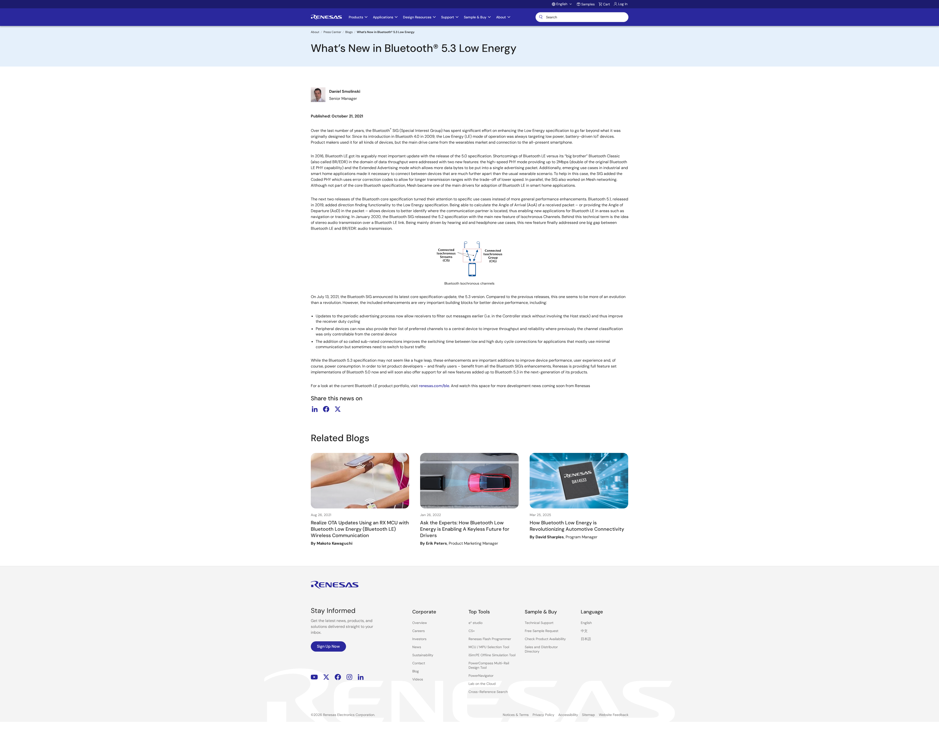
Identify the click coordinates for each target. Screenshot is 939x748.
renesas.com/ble (434, 385)
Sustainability (422, 655)
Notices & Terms (516, 715)
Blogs (349, 32)
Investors (419, 639)
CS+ (472, 631)
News (416, 647)
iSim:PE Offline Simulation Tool (492, 655)
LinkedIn (361, 677)
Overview (419, 623)
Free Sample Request (541, 631)
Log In (622, 4)
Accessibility (568, 715)
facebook (326, 409)
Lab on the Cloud (482, 683)
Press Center (332, 32)
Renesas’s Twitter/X (326, 677)
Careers (418, 631)
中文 (584, 631)
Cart (606, 4)
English (586, 623)
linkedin (315, 409)
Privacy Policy (543, 715)
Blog (415, 671)
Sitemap (588, 715)
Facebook (338, 677)
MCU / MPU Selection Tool (489, 647)
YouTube (314, 677)
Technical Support (539, 623)
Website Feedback (613, 715)
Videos (417, 679)
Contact (418, 663)
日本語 (586, 639)
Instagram (349, 677)
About (315, 32)
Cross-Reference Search (488, 692)
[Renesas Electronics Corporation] (326, 17)
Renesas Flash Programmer (490, 639)
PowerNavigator (481, 675)
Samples (588, 4)
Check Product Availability (545, 639)
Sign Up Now (328, 646)
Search (582, 17)
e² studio (475, 623)
